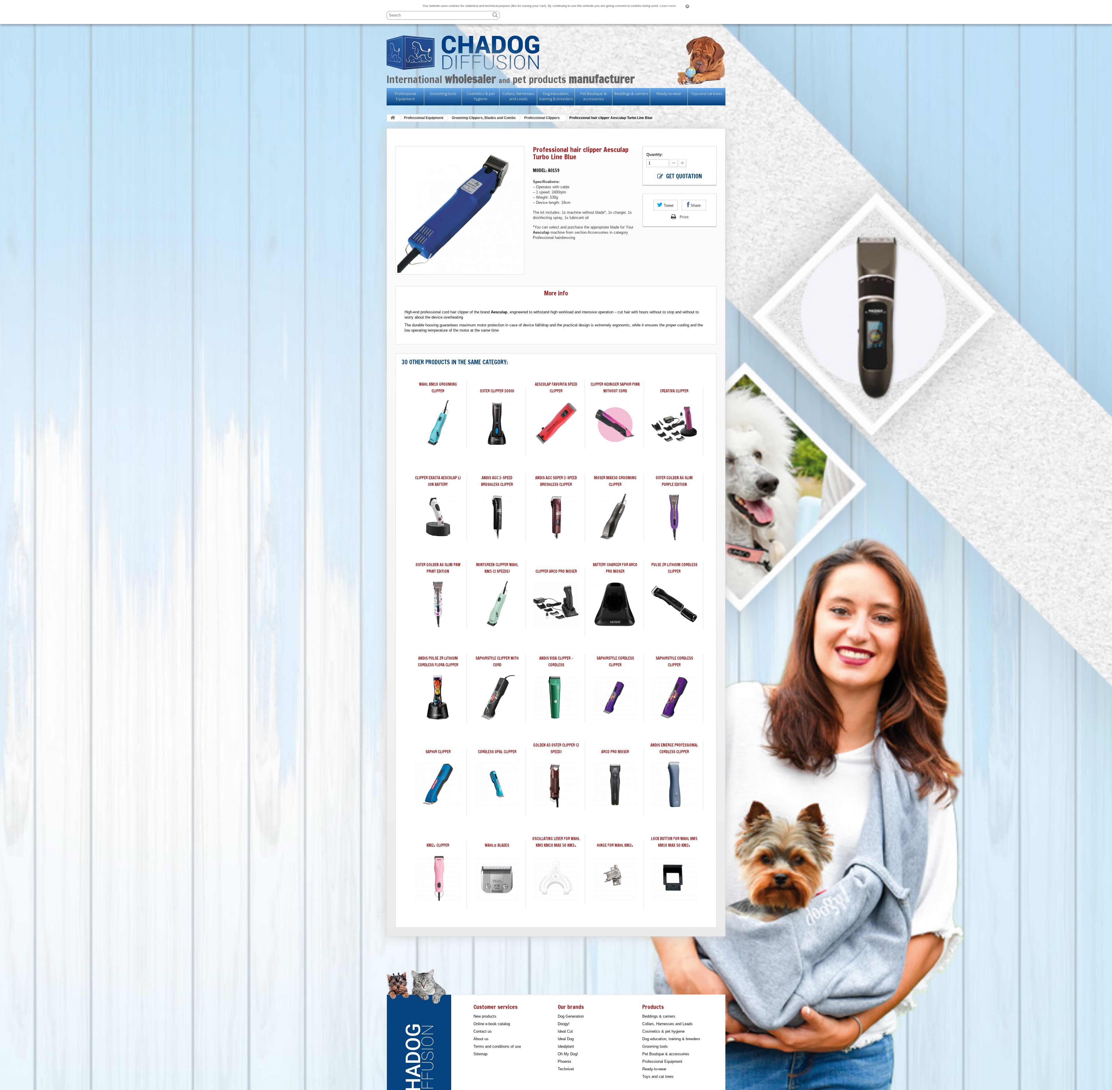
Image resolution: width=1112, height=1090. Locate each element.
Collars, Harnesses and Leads (518, 96)
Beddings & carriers (631, 93)
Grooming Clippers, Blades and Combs (484, 118)
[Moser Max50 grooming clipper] (615, 517)
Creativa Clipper (674, 391)
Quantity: (655, 154)
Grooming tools (443, 93)
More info (556, 293)
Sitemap (480, 1054)
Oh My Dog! (568, 1054)
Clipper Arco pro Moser (556, 571)
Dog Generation (571, 1016)
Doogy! (564, 1024)
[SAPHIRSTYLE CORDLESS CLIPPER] (615, 697)
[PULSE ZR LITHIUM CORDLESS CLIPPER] (674, 603)
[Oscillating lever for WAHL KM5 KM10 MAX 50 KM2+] (556, 877)
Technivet (566, 1069)
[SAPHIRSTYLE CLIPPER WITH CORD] (497, 697)
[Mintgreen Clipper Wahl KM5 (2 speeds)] (497, 603)
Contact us (482, 1031)
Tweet (668, 205)
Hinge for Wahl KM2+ (615, 845)
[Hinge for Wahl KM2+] (615, 877)
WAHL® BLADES (497, 845)
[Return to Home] (392, 118)
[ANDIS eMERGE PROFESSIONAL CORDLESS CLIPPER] (674, 784)
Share (695, 205)
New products (484, 1016)
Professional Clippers (542, 118)
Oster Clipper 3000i (497, 391)
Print (684, 217)
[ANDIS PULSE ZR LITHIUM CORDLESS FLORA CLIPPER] (437, 697)
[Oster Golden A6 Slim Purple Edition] (674, 517)
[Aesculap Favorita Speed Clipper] (556, 423)
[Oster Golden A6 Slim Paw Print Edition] (437, 603)
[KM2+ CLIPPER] (437, 877)
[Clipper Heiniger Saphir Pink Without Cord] (615, 423)
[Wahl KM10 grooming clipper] (437, 423)
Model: (540, 170)
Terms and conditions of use (497, 1046)
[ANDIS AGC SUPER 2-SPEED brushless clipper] (556, 517)
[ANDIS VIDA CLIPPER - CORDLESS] (556, 697)
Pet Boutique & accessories (593, 96)
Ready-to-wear (668, 93)
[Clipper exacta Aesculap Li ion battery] (437, 517)
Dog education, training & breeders (556, 96)
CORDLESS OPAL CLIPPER (497, 751)
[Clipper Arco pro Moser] (556, 603)
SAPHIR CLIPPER (438, 751)
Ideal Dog (566, 1039)
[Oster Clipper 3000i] (497, 423)
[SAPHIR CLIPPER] (437, 784)
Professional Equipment (405, 96)
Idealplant (566, 1046)
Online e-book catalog (491, 1024)
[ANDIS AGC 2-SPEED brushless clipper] (497, 517)
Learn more (668, 6)
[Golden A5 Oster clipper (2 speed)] (556, 784)
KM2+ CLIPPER (438, 845)
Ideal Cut (565, 1031)
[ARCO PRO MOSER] (615, 784)
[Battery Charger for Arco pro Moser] (615, 603)
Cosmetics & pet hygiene (481, 96)
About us (481, 1039)
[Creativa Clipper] (674, 423)
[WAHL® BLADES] (497, 877)
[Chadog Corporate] (556, 52)
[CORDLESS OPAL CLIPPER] (497, 784)
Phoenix (564, 1061)
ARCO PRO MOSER (615, 751)
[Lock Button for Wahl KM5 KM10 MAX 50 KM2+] (674, 877)
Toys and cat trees (706, 93)
